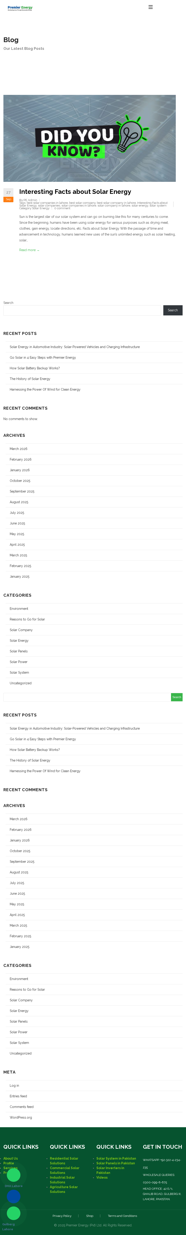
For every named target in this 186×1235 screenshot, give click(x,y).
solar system (157, 205)
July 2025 (17, 512)
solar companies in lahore (78, 205)
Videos (102, 1177)
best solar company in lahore (116, 202)
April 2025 (17, 544)
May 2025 (17, 534)
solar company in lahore (114, 205)
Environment (19, 608)
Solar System (19, 672)
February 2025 (20, 566)
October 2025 (20, 481)
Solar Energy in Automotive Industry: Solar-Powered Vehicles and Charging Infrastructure (75, 347)
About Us (10, 1158)
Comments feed (22, 1107)
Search (8, 303)
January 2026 (20, 470)
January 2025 (19, 576)
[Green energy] (19, 7)
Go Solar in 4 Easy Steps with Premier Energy (43, 357)
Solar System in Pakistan (116, 1158)
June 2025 (17, 523)
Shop (89, 1216)
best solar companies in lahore (47, 202)
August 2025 (19, 502)
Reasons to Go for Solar (27, 619)
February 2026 (21, 459)
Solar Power (18, 662)
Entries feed (18, 1096)
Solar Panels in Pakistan (115, 1163)
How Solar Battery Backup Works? (35, 368)
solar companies (49, 205)
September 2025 (22, 491)
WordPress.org (21, 1117)
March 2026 (18, 449)
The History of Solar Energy (30, 379)
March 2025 (18, 555)
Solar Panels (19, 651)
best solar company (82, 202)
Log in (14, 1085)
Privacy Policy (62, 1216)
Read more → (29, 250)
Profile (8, 1163)
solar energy (140, 205)
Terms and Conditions (122, 1216)
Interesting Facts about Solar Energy (75, 191)
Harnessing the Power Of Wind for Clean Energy (45, 389)
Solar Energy (40, 208)
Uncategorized (21, 683)
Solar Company (21, 630)
